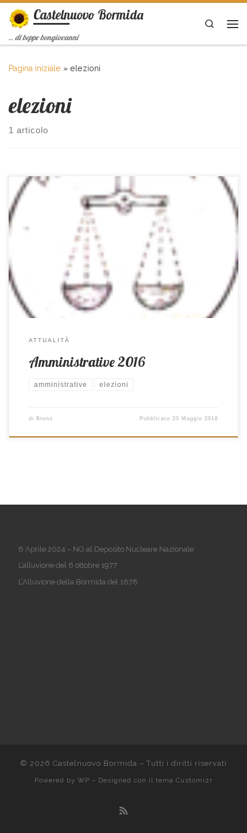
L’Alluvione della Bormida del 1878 (78, 582)
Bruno (44, 418)
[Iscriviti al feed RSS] (123, 811)
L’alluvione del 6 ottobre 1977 (67, 565)
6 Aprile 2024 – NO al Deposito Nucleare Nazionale (106, 549)
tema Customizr (184, 780)
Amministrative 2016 (87, 361)
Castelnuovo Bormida (95, 763)
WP (84, 780)
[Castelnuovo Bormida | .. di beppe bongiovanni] (19, 17)
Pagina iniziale (35, 68)
